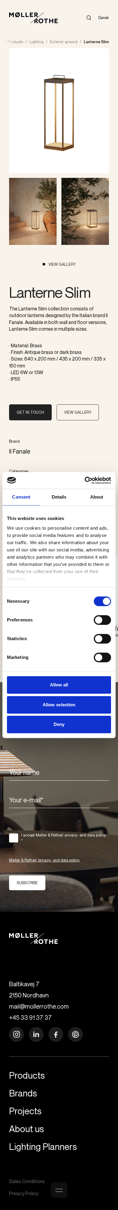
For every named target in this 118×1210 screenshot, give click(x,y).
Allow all (59, 684)
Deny (59, 724)
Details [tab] (59, 496)
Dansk (103, 17)
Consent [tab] (21, 496)
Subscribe (27, 882)
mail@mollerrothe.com (39, 1006)
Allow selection (59, 704)
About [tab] (96, 496)
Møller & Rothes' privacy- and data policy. (44, 860)
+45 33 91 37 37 (30, 1017)
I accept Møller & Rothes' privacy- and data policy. (64, 838)
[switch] (102, 620)
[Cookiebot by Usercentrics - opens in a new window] (85, 480)
